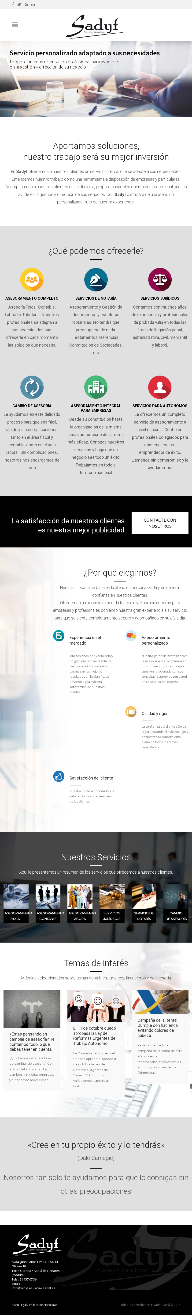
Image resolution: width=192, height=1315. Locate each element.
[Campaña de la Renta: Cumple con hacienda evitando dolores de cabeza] (160, 1002)
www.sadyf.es (45, 1288)
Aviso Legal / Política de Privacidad (35, 1305)
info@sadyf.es (22, 1288)
